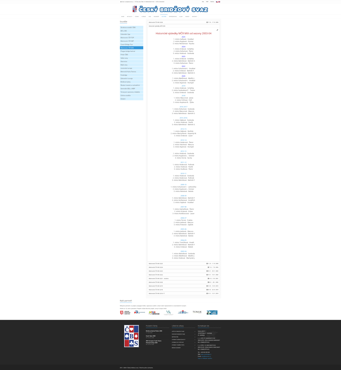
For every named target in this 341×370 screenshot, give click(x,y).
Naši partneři (126, 300)
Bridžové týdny (126, 82)
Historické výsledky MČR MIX (157, 26)
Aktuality (129, 16)
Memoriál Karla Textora (128, 71)
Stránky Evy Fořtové (178, 342)
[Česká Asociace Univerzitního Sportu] (185, 312)
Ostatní (123, 99)
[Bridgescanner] (214, 312)
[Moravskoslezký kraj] (141, 312)
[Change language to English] (219, 1)
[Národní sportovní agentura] (127, 312)
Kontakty (194, 16)
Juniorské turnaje (126, 68)
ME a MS (124, 31)
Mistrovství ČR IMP (127, 41)
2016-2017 (183, 107)
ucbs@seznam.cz (129, 1)
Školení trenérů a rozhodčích (130, 85)
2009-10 (183, 184)
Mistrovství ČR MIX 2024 (156, 267)
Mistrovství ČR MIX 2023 (156, 271)
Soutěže (164, 16)
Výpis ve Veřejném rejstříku (205, 358)
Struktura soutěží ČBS (128, 27)
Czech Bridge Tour (127, 44)
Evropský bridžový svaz (178, 334)
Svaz (150, 16)
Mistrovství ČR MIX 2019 (156, 286)
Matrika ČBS (175, 337)
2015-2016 (183, 118)
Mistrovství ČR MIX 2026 (156, 22)
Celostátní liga (125, 34)
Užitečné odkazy (178, 326)
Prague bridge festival (128, 51)
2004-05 (183, 240)
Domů (122, 16)
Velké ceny (124, 58)
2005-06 (183, 229)
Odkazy (187, 16)
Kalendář (156, 16)
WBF (207, 1)
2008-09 (183, 196)
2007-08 (183, 207)
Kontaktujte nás (203, 326)
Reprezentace (173, 16)
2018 (183, 96)
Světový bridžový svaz (178, 331)
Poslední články (151, 326)
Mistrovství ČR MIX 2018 (156, 290)
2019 (183, 86)
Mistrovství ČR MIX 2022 (156, 275)
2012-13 (183, 151)
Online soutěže (126, 95)
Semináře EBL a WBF (128, 88)
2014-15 (183, 129)
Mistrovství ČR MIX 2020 (156, 282)
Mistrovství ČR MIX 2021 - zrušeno (159, 278)
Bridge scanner (176, 347)
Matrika (212, 1)
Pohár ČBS (124, 54)
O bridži (144, 16)
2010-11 (183, 173)
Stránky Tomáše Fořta (178, 345)
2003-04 (183, 251)
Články (137, 16)
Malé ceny (124, 65)
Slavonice (124, 61)
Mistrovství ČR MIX (127, 48)
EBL (203, 1)
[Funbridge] (156, 312)
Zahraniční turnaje (127, 78)
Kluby (181, 16)
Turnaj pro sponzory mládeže (130, 92)
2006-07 (183, 218)
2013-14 (183, 140)
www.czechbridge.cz (206, 354)
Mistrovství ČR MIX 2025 (156, 263)
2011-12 (183, 162)
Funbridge (124, 75)
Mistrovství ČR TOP (127, 37)
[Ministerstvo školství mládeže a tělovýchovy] (170, 313)
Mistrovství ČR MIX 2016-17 (157, 293)
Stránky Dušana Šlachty (178, 339)
